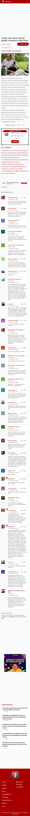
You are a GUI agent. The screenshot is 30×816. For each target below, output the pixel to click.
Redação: (6, 44)
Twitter (20, 784)
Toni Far (10, 562)
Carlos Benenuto (12, 572)
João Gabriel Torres (13, 497)
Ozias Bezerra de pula (14, 279)
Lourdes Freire (12, 488)
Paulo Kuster (11, 402)
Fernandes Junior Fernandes (16, 355)
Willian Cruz (11, 470)
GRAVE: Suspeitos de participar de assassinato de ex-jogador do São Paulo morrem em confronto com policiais (13, 166)
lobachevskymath (13, 197)
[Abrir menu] (27, 1)
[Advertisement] (15, 19)
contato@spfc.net (7, 794)
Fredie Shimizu (12, 208)
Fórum (3, 791)
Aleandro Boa (12, 413)
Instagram (20, 787)
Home (3, 782)
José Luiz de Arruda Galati (15, 245)
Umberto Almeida (13, 220)
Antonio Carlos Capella (14, 231)
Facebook (20, 782)
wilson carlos (11, 390)
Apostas (4, 788)
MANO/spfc (11, 479)
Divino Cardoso (12, 348)
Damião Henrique (13, 320)
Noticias (4, 785)
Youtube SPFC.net (7, 800)
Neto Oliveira (11, 453)
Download (15, 141)
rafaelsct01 (11, 526)
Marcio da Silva (12, 259)
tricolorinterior (12, 510)
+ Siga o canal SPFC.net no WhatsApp (11, 51)
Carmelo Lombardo (13, 426)
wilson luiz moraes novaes (15, 379)
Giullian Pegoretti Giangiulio (15, 330)
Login (3, 806)
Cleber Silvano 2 (12, 271)
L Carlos (10, 304)
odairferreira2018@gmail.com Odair (16, 591)
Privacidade (5, 797)
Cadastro (4, 803)
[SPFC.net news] (15, 183)
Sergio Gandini (12, 440)
